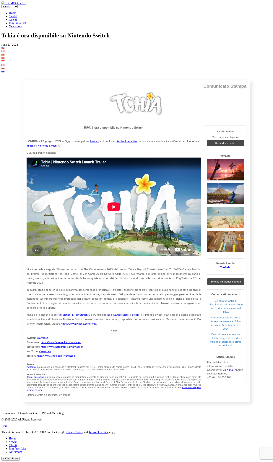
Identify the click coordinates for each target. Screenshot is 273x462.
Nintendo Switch (47, 145)
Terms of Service (98, 432)
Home (12, 13)
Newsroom (15, 26)
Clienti (13, 19)
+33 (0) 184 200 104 (219, 377)
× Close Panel (10, 458)
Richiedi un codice (225, 143)
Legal (4, 425)
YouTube (225, 267)
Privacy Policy (74, 432)
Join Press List (17, 23)
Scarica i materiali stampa (226, 281)
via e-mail (228, 369)
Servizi (13, 16)
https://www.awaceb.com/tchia (78, 323)
